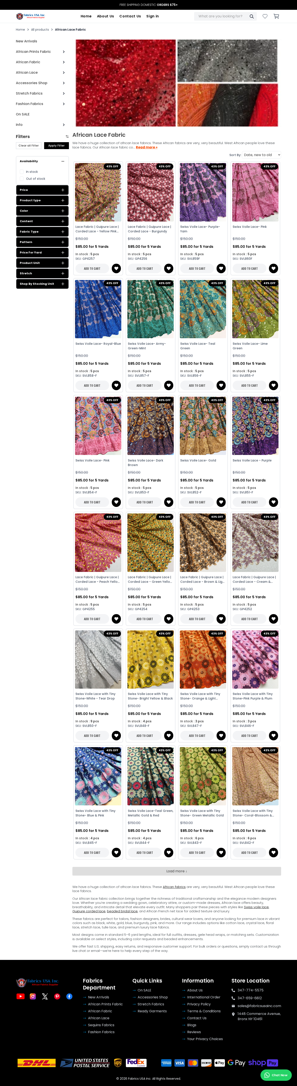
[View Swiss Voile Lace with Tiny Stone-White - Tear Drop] (98, 659)
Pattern (26, 242)
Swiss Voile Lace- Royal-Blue (98, 343)
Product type (30, 200)
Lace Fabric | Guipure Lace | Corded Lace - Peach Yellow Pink (97, 579)
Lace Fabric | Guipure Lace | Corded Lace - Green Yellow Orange (150, 579)
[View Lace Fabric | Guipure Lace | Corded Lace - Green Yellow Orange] (150, 542)
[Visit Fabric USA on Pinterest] (57, 996)
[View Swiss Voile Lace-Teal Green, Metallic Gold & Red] (150, 776)
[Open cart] (276, 16)
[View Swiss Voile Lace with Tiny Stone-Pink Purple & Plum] (255, 659)
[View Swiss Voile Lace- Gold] (203, 425)
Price (24, 190)
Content (26, 221)
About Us (105, 16)
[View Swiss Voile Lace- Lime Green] (255, 309)
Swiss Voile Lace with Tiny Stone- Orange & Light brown (200, 696)
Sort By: (235, 155)
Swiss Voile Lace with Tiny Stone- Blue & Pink (95, 813)
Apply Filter (56, 145)
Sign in (152, 16)
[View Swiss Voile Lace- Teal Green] (203, 309)
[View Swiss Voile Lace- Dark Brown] (150, 425)
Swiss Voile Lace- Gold (198, 460)
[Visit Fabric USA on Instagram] (33, 996)
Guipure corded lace (88, 911)
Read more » (146, 147)
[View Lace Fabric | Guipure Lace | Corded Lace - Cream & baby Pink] (255, 542)
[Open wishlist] (265, 16)
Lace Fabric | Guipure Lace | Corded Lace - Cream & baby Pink (254, 579)
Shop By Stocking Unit (37, 284)
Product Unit (30, 263)
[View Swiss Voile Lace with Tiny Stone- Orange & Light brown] (203, 659)
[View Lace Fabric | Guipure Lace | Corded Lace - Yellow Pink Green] (98, 192)
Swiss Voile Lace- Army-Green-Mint (147, 345)
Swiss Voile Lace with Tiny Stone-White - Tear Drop (95, 696)
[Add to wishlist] (116, 268)
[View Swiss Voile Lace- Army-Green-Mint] (150, 309)
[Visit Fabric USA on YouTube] (20, 996)
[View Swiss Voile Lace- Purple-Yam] (203, 192)
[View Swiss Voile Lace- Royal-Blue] (98, 309)
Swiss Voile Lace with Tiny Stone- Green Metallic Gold (202, 813)
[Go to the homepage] (30, 16)
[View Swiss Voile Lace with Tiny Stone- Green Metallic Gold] (203, 776)
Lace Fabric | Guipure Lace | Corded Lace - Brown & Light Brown (203, 579)
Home (86, 16)
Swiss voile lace (256, 907)
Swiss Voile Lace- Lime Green (250, 345)
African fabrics (174, 886)
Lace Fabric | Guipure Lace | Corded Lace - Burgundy (149, 229)
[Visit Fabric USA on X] (45, 996)
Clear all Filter (28, 145)
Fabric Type (29, 232)
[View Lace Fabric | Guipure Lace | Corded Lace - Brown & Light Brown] (203, 542)
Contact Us (130, 16)
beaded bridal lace (122, 911)
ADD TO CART (92, 268)
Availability (29, 161)
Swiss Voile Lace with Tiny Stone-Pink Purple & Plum (253, 696)
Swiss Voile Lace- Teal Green (197, 345)
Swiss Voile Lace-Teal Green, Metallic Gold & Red (150, 813)
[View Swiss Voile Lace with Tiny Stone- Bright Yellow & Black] (150, 659)
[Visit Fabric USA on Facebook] (69, 996)
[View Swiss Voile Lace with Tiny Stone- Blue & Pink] (98, 776)
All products (40, 29)
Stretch (26, 273)
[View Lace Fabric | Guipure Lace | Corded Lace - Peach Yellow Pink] (98, 542)
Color (24, 211)
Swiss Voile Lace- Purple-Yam (200, 229)
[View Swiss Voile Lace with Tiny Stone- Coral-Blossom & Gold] (255, 776)
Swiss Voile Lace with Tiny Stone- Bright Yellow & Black (150, 696)
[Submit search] (251, 16)
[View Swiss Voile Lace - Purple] (255, 425)
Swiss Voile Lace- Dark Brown (145, 462)
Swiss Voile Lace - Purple (252, 460)
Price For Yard (31, 252)
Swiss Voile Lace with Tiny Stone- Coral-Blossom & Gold (253, 813)
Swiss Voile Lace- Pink (250, 227)
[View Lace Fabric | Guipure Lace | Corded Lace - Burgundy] (150, 192)
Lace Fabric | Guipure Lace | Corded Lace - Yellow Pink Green (97, 229)
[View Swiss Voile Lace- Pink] (255, 192)
